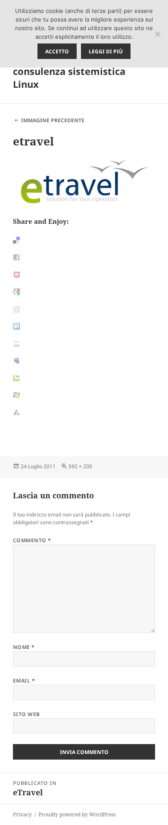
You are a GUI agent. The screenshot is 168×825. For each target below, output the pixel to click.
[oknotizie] (84, 343)
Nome (24, 647)
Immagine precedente (52, 120)
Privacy (22, 814)
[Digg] (84, 309)
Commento (32, 540)
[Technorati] (84, 377)
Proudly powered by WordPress (76, 814)
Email (24, 680)
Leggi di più (106, 51)
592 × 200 (80, 466)
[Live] (84, 395)
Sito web (26, 714)
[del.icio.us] (84, 240)
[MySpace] (84, 360)
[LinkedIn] (84, 326)
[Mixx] (84, 274)
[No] (157, 34)
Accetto (57, 51)
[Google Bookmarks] (84, 291)
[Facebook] (84, 257)
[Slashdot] (84, 412)
